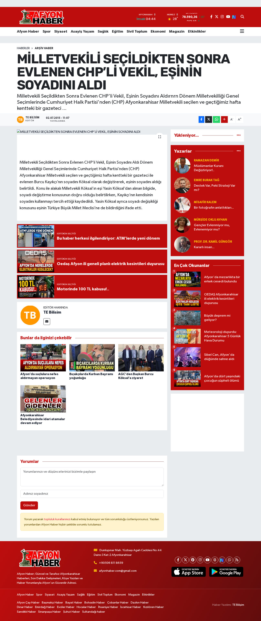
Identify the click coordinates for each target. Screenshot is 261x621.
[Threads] (214, 560)
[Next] (222, 560)
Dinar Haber (25, 607)
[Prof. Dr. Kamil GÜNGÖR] (182, 244)
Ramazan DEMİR (206, 160)
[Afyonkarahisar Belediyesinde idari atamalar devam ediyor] (43, 399)
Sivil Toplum (137, 31)
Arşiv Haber (44, 48)
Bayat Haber (73, 602)
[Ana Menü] (242, 31)
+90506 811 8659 (111, 562)
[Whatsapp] (229, 560)
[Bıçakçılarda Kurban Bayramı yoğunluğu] (92, 357)
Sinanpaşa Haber (49, 611)
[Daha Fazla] (224, 119)
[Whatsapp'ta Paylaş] (216, 119)
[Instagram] (200, 560)
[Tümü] (239, 135)
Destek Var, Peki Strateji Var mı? (214, 188)
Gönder (29, 505)
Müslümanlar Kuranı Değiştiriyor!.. (208, 168)
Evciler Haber (65, 607)
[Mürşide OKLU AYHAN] (182, 224)
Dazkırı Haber (140, 602)
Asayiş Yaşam (82, 31)
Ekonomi (158, 31)
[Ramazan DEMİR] (182, 165)
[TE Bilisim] (30, 315)
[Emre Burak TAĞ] (182, 185)
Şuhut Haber (71, 611)
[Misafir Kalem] (182, 205)
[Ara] (242, 17)
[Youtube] (207, 560)
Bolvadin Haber (94, 602)
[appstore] (189, 572)
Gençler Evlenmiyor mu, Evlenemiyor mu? (212, 227)
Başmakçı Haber (52, 602)
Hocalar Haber (86, 607)
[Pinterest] (192, 560)
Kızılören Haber (153, 607)
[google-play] (226, 572)
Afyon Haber (28, 31)
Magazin (177, 31)
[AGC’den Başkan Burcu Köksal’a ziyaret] (141, 357)
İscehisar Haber (130, 607)
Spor (47, 31)
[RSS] (236, 560)
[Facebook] (178, 560)
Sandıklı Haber (26, 611)
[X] (185, 560)
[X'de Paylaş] (208, 119)
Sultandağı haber (93, 611)
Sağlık (103, 31)
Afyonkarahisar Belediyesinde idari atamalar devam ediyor (42, 419)
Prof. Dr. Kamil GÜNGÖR (213, 241)
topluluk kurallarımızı (57, 519)
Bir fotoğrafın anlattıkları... (214, 207)
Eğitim (117, 31)
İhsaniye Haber (108, 607)
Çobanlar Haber (117, 602)
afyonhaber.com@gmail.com (118, 570)
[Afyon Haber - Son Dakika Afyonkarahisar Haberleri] (41, 17)
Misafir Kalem (205, 202)
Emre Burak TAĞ (206, 180)
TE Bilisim (52, 312)
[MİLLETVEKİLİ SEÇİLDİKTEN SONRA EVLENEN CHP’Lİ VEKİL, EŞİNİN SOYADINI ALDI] (92, 132)
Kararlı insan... (204, 247)
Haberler (23, 48)
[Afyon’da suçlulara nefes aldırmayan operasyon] (43, 357)
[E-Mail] (46, 321)
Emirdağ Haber (45, 607)
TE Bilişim (238, 604)
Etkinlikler (197, 31)
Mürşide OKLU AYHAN (210, 219)
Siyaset (60, 31)
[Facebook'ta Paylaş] (201, 119)
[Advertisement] (207, 422)
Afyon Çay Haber (28, 602)
